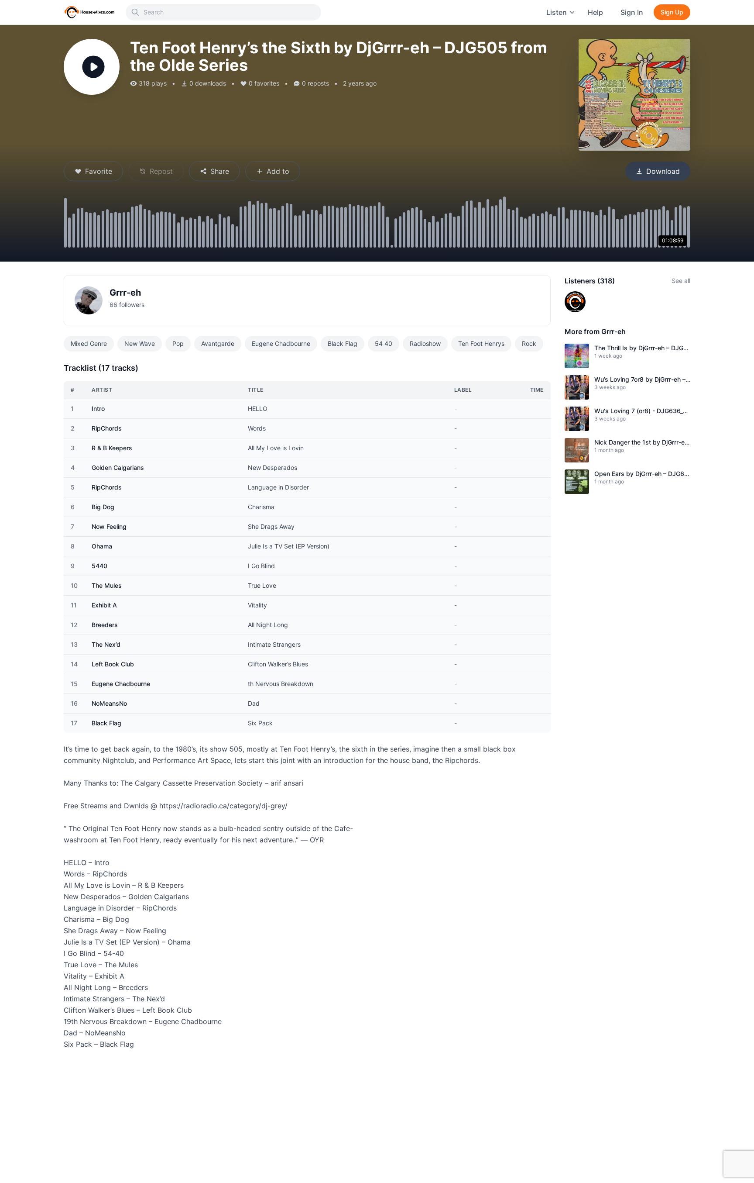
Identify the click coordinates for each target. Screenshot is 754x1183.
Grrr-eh (125, 292)
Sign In (631, 12)
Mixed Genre (89, 343)
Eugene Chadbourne (281, 343)
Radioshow (425, 343)
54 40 (383, 343)
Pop (178, 343)
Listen (556, 12)
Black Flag (342, 343)
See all (681, 280)
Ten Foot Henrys (481, 343)
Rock (529, 343)
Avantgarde (217, 343)
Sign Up (672, 12)
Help (595, 12)
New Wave (139, 343)
